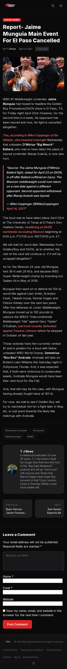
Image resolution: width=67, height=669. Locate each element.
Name (8, 576)
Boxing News (11, 20)
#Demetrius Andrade (16, 430)
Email (8, 588)
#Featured (38, 430)
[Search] (53, 6)
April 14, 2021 (15, 208)
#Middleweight (13, 436)
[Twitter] (33, 663)
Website (8, 599)
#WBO (30, 436)
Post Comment (17, 624)
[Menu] (61, 6)
